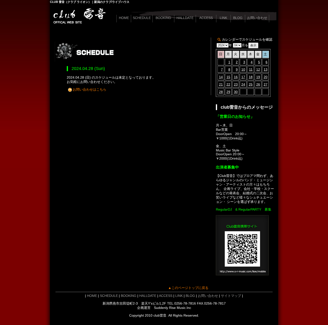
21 (221, 84)
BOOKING (163, 18)
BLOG (238, 18)
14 (221, 77)
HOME (124, 18)
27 (265, 84)
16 (236, 77)
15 (228, 77)
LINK (223, 18)
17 (243, 77)
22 (228, 84)
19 (258, 77)
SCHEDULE (142, 18)
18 (251, 77)
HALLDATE (185, 18)
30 (236, 92)
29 (228, 92)
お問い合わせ (257, 18)
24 (243, 84)
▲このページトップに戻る (188, 288)
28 (221, 92)
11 (251, 69)
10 (243, 69)
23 (236, 84)
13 (265, 69)
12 (258, 69)
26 (258, 84)
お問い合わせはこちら (89, 89)
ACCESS (206, 18)
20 (265, 77)
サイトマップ (231, 296)
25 (251, 84)
